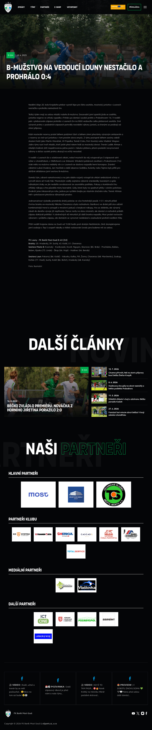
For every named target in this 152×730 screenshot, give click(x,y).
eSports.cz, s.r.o (50, 723)
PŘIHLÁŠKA (134, 7)
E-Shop (57, 7)
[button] (44, 7)
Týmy (33, 7)
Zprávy (21, 7)
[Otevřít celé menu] (145, 7)
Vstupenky (72, 7)
